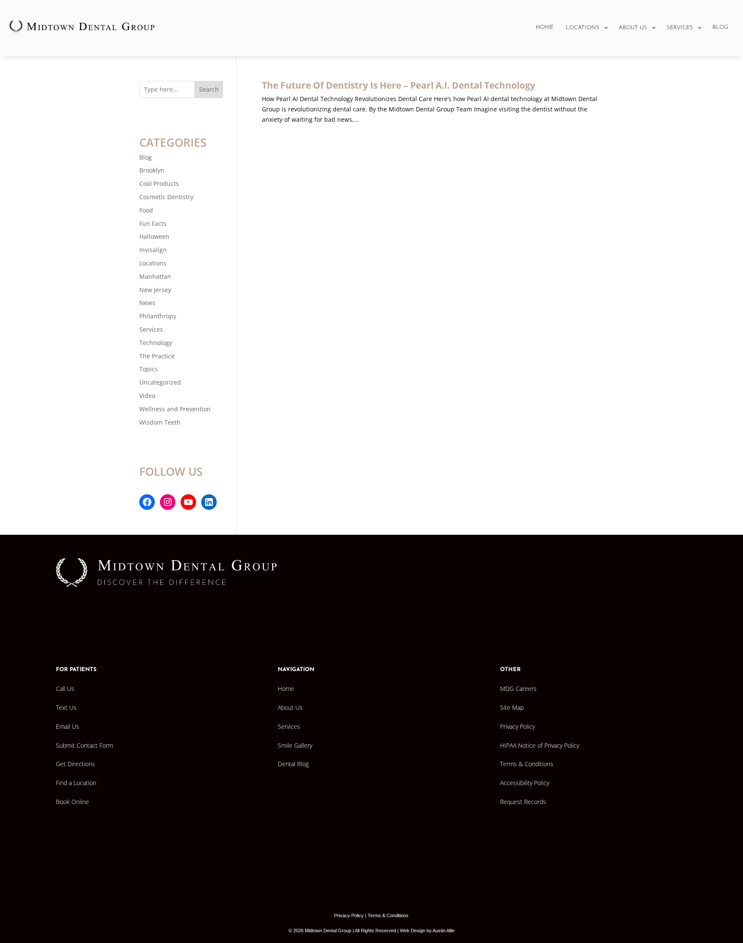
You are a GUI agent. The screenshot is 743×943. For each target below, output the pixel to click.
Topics (148, 369)
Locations (152, 263)
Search (209, 89)
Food (146, 210)
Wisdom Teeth (160, 422)
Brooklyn (151, 170)
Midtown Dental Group (328, 930)
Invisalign (153, 250)
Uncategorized (160, 382)
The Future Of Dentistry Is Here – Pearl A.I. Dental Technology (398, 85)
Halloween (154, 236)
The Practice (157, 356)
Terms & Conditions (388, 915)
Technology (155, 343)
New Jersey (155, 290)
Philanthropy (157, 316)
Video (147, 395)
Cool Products (159, 183)
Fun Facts (152, 223)
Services (151, 329)
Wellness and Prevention (175, 409)
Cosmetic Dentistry (166, 197)
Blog (145, 157)
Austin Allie (443, 930)
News (147, 303)
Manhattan (155, 276)
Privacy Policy (349, 915)
